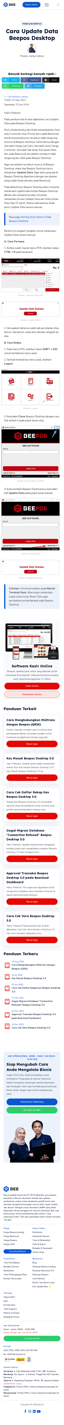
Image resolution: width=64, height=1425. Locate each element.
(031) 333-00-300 (28, 1350)
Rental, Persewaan (13, 1278)
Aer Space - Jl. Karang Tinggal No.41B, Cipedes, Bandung (31, 1376)
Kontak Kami (9, 1305)
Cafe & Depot (38, 1244)
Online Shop (38, 1252)
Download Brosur (17, 1251)
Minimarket (9, 1270)
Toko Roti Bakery (12, 1262)
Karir (6, 1301)
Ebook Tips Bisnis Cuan (43, 1282)
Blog (34, 1262)
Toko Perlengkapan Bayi (15, 1274)
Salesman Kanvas (40, 1236)
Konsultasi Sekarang (32, 1101)
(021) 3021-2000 (11, 1350)
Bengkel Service (11, 1266)
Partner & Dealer (12, 1313)
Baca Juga (32, 744)
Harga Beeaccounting (14, 1232)
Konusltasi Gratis (32, 694)
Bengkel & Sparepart (42, 1248)
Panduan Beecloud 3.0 (43, 1270)
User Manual (38, 1278)
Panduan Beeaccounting (44, 1266)
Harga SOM (9, 1244)
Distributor (37, 1232)
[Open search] (58, 4)
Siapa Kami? (9, 1297)
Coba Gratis (32, 686)
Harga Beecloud (11, 1236)
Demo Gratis (31, 4)
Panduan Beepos (40, 1274)
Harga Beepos (10, 1240)
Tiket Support (10, 1309)
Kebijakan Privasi (11, 1317)
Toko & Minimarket (41, 1240)
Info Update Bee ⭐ (41, 1286)
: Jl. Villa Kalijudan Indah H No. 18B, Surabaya (30, 1371)
